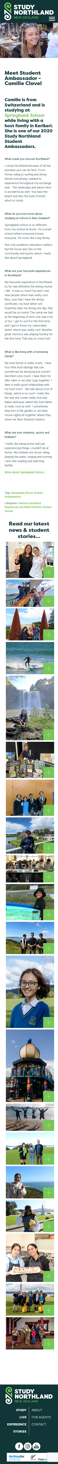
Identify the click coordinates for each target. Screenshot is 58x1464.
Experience (16, 1424)
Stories (19, 1431)
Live (22, 1417)
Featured (23, 503)
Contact (39, 1424)
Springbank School (24, 115)
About (37, 1410)
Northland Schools (30, 507)
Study (21, 1410)
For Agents (41, 1417)
